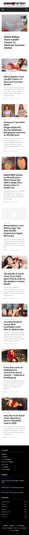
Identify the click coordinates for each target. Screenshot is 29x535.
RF (6, 98)
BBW (5, 172)
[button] (2, 9)
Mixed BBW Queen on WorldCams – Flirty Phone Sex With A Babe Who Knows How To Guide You (13, 181)
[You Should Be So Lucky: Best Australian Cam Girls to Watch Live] (14, 310)
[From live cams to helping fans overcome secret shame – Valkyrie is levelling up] (14, 355)
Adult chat (7, 119)
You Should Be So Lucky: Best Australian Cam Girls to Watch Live (13, 325)
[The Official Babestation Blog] (14, 3)
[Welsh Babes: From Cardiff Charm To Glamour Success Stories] (14, 65)
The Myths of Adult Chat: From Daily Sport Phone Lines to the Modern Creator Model (14, 278)
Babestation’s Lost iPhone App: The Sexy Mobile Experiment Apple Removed (14, 230)
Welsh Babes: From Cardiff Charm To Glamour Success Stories (14, 42)
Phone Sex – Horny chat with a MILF (12, 492)
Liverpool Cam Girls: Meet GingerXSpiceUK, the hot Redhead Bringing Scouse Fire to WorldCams (14, 129)
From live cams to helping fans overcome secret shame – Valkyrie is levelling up (14, 372)
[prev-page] (22, 17)
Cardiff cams (7, 34)
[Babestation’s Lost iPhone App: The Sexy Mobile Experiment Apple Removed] (14, 213)
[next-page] (24, 17)
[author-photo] (5, 99)
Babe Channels (6, 478)
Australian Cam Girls (10, 319)
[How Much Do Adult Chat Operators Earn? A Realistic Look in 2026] (14, 403)
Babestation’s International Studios (13, 487)
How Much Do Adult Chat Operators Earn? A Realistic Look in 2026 (14, 419)
